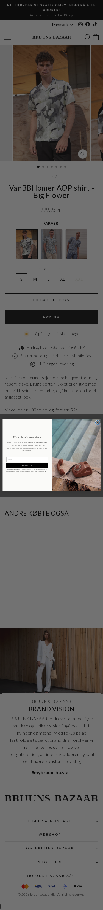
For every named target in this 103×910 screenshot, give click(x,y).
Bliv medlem (27, 465)
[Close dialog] (97, 422)
